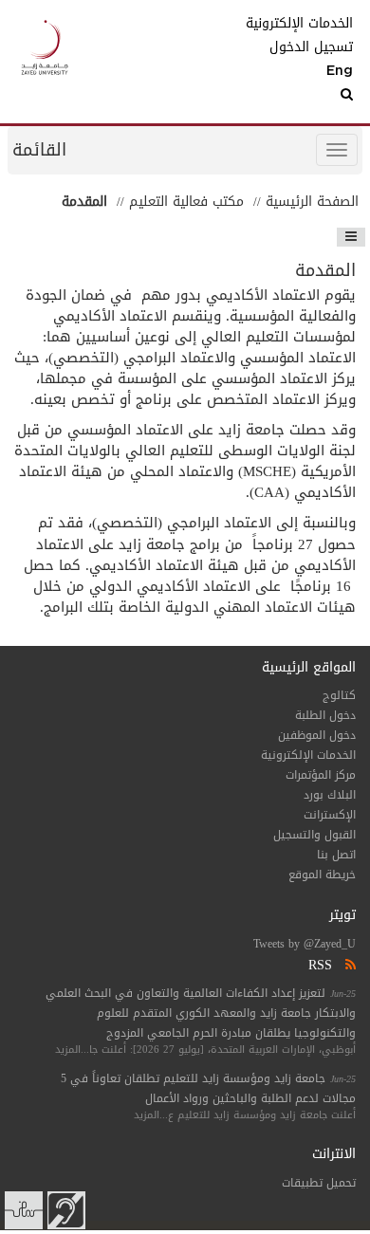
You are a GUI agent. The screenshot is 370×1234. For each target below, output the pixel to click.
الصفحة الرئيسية (312, 202)
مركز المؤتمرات (321, 774)
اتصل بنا (336, 854)
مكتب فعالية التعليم (186, 202)
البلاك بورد (330, 794)
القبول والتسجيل (314, 834)
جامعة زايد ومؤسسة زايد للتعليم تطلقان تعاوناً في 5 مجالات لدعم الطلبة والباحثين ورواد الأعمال (208, 1088)
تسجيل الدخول (311, 47)
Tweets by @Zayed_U (304, 943)
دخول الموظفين (317, 735)
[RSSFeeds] (349, 965)
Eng (339, 71)
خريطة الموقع (322, 874)
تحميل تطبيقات (319, 1182)
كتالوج (339, 695)
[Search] (311, 94)
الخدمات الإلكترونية (311, 23)
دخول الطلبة (325, 715)
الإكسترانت (330, 814)
